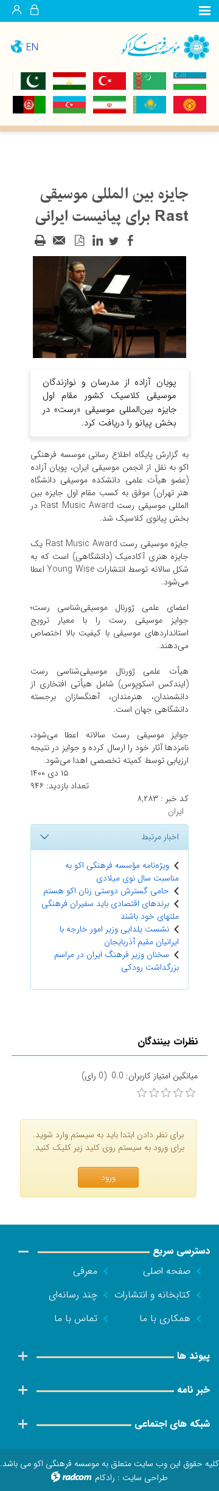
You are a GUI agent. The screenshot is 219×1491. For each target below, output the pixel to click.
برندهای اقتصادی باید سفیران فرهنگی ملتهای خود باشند (110, 910)
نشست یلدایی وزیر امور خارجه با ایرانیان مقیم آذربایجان (119, 935)
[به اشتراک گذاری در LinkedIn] (97, 241)
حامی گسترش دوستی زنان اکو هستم (106, 891)
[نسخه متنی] (40, 241)
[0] (141, 1092)
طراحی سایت (145, 1477)
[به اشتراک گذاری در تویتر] (113, 241)
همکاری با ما (164, 1318)
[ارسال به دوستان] (59, 241)
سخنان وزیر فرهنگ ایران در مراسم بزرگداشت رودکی (116, 961)
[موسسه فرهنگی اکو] (164, 46)
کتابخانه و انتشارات (152, 1294)
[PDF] (79, 241)
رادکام (105, 1477)
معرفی (85, 1271)
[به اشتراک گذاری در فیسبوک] (130, 241)
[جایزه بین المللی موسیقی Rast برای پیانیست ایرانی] (109, 306)
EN (32, 47)
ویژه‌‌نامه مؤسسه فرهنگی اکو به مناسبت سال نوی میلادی (122, 872)
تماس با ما (75, 1318)
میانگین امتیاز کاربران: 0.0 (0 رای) (140, 1076)
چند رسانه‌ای (73, 1294)
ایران (176, 811)
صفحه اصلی (166, 1271)
